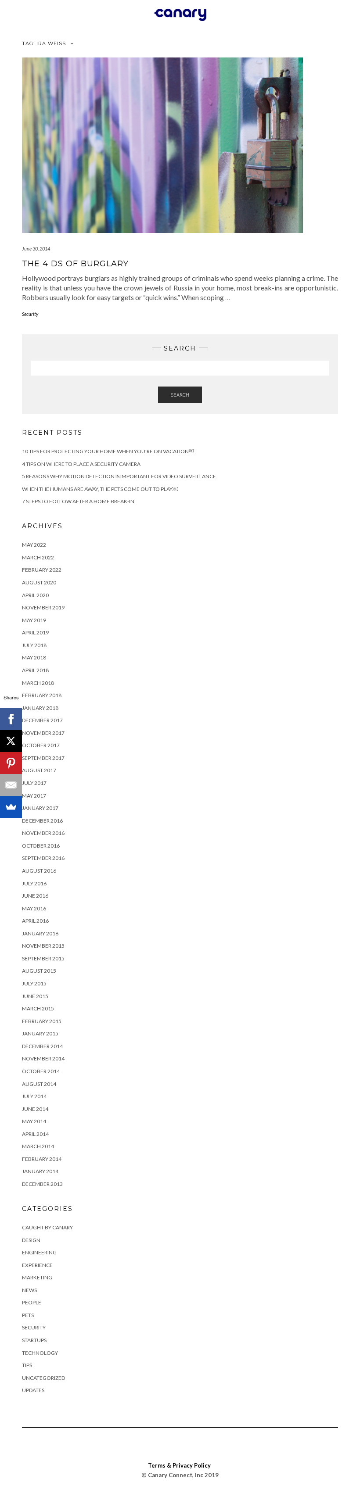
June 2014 (35, 1109)
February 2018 (41, 695)
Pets (28, 1315)
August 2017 (39, 770)
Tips (27, 1365)
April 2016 (35, 920)
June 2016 (35, 895)
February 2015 (41, 1021)
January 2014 (40, 1171)
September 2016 (43, 858)
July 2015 (34, 983)
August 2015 (39, 970)
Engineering (39, 1252)
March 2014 (38, 1146)
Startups (34, 1340)
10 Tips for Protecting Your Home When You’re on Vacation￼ (108, 451)
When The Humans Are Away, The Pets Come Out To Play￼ (100, 489)
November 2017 (43, 733)
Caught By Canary (47, 1227)
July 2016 (34, 883)
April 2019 (35, 632)
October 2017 (41, 745)
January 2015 (40, 1033)
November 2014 (43, 1058)
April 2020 (35, 595)
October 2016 (41, 845)
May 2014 (34, 1121)
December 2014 (42, 1046)
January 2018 (40, 708)
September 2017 (43, 758)
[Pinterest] (11, 763)
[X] (11, 741)
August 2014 (39, 1084)
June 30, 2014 (36, 248)
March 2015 (38, 1008)
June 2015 (35, 996)
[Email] (11, 785)
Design (31, 1240)
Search (180, 394)
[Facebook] (11, 719)
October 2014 (41, 1071)
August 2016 (39, 870)
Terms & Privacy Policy (179, 1465)
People (31, 1302)
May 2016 (34, 908)
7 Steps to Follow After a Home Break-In (78, 501)
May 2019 (34, 620)
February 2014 (41, 1159)
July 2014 (34, 1096)
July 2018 (34, 645)
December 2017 (42, 720)
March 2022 (38, 557)
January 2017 (40, 808)
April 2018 (35, 670)
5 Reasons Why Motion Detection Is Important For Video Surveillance (119, 476)
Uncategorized (43, 1378)
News (29, 1290)
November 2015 (43, 945)
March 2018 (38, 683)
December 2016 (42, 820)
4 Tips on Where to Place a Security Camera (81, 464)
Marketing (37, 1277)
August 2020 (39, 582)
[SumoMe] (11, 807)
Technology (40, 1353)
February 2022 (41, 569)
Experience (37, 1265)
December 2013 (42, 1184)
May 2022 (34, 544)
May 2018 (34, 657)
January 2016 (40, 933)
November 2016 (43, 833)
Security (30, 314)
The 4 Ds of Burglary (75, 264)
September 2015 (43, 958)
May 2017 (34, 795)
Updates (33, 1390)
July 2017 (34, 783)
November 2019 (43, 607)
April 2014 (35, 1134)
